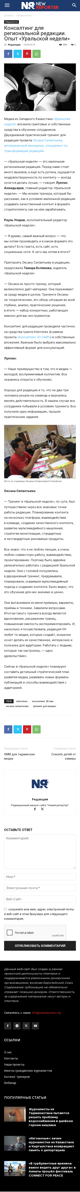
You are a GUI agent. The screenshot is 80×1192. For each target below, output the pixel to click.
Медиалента (24, 15)
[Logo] (40, 5)
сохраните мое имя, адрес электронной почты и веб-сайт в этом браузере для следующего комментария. (39, 913)
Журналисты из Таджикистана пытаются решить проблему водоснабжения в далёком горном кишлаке (51, 1117)
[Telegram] (17, 1025)
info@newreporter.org (46, 1012)
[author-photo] (40, 793)
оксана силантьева (17, 706)
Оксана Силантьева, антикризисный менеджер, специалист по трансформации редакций (36, 145)
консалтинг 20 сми (42, 701)
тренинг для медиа (44, 706)
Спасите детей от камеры (63, 756)
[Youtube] (35, 1025)
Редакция (14, 44)
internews (21, 701)
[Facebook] (8, 54)
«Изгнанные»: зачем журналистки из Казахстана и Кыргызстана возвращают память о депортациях (51, 1144)
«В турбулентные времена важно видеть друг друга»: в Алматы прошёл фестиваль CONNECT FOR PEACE (52, 1169)
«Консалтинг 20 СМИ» (33, 337)
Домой (8, 15)
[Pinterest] (27, 54)
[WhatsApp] (36, 54)
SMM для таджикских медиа (19, 756)
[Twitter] (18, 54)
